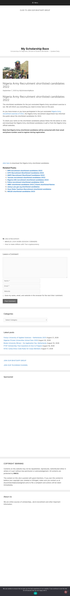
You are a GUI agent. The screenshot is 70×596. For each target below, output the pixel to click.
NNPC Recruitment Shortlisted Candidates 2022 (26, 175)
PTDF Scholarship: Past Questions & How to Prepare (23, 346)
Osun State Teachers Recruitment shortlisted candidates (29, 189)
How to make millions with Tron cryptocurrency (22, 244)
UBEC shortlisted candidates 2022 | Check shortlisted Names (31, 184)
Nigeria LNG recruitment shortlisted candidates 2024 (28, 180)
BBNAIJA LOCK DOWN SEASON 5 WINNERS (21, 241)
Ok (35, 593)
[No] (68, 591)
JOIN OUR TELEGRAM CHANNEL (16, 365)
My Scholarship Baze (35, 48)
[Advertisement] (35, 30)
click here (6, 163)
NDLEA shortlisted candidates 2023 (21, 191)
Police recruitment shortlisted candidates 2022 (25, 182)
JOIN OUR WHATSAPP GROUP (15, 360)
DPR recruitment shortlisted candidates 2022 (24, 171)
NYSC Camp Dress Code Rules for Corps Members (22, 349)
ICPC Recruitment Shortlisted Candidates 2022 (25, 173)
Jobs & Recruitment (12, 239)
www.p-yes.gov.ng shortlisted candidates (23, 187)
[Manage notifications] (65, 592)
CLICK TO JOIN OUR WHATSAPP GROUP (35, 10)
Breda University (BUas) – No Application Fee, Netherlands (25, 343)
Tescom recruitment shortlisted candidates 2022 (26, 177)
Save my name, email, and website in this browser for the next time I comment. (34, 295)
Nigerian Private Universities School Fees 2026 (21, 340)
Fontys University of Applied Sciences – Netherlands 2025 (25, 337)
